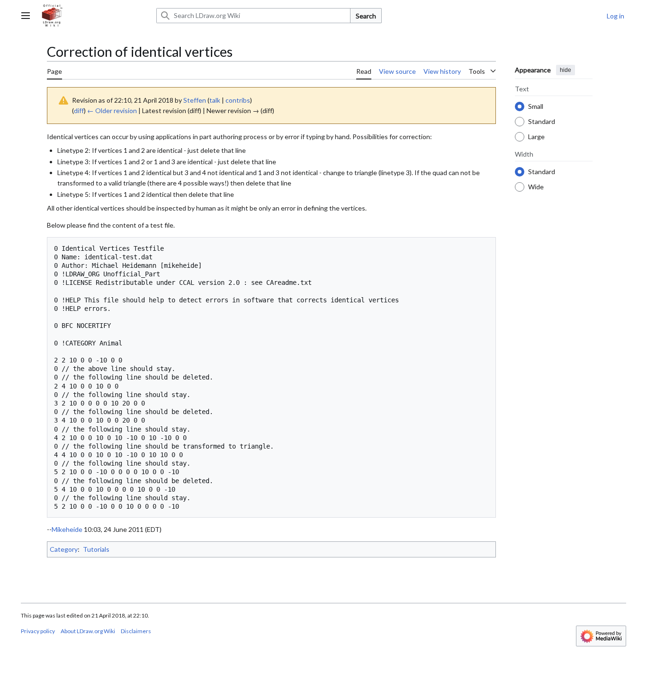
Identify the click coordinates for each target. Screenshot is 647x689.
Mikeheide (67, 529)
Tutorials (96, 549)
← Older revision (112, 110)
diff (79, 110)
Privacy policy (38, 631)
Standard (541, 121)
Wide (536, 186)
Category (64, 549)
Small (535, 106)
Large (536, 136)
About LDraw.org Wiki (88, 631)
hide (565, 70)
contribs (237, 100)
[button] (25, 15)
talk (214, 100)
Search (366, 16)
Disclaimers (136, 631)
